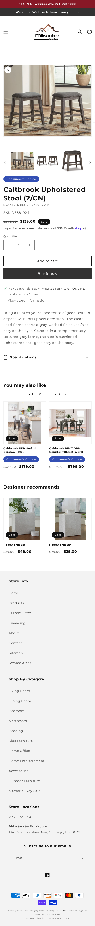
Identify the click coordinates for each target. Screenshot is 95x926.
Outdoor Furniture (24, 781)
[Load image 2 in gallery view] (47, 161)
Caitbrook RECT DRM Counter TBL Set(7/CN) (66, 450)
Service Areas (20, 663)
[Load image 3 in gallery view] (72, 161)
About (14, 633)
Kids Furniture (21, 741)
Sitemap (16, 653)
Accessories (18, 771)
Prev (36, 394)
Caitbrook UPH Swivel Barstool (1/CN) (19, 450)
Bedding (16, 731)
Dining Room (20, 701)
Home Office (19, 751)
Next (58, 394)
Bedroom (17, 711)
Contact (15, 643)
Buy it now (47, 273)
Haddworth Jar (14, 544)
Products (16, 603)
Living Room (19, 691)
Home (14, 593)
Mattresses (18, 721)
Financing (17, 623)
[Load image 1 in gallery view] (22, 161)
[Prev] (5, 162)
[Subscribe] (81, 858)
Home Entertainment (26, 761)
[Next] (90, 162)
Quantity (10, 236)
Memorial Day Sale (24, 791)
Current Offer (20, 613)
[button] (5, 32)
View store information (27, 300)
